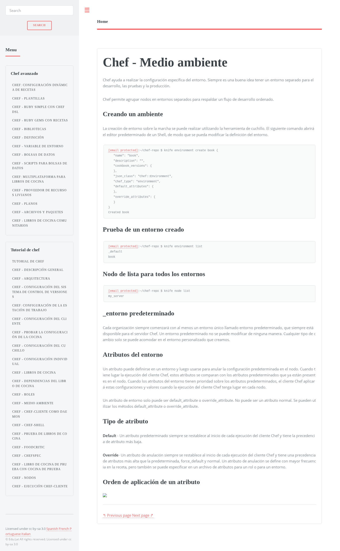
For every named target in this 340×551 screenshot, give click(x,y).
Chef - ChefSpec (26, 455)
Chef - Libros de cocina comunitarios (39, 223)
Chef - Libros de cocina (34, 372)
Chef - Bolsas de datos (33, 154)
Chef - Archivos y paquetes (37, 212)
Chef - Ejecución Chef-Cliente (40, 486)
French (64, 528)
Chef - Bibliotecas (29, 129)
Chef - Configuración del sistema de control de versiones (39, 292)
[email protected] (123, 150)
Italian (26, 534)
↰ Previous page (117, 515)
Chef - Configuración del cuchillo (39, 348)
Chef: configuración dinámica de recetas (40, 87)
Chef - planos (25, 203)
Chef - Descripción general (37, 270)
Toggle (87, 10)
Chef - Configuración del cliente (39, 321)
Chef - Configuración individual (39, 361)
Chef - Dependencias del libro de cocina (39, 383)
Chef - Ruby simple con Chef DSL (38, 109)
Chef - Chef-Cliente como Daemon (39, 414)
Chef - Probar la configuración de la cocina (40, 335)
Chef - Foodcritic (28, 447)
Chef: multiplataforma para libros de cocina (38, 179)
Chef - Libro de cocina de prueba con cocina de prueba (39, 467)
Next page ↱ (143, 515)
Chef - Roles (23, 394)
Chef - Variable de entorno (37, 146)
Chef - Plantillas (28, 98)
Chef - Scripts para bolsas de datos (39, 166)
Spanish (52, 528)
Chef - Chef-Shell (28, 425)
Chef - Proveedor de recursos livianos (39, 193)
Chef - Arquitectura (31, 278)
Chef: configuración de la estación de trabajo (39, 308)
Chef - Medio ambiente (33, 403)
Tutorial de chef (28, 261)
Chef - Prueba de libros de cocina (39, 436)
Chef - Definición (28, 137)
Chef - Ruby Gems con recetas (40, 120)
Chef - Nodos (24, 478)
